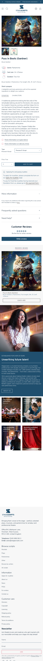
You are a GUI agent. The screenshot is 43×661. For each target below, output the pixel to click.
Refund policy (6, 617)
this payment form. (32, 183)
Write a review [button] (21, 239)
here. (18, 202)
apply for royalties (12, 178)
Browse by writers (7, 564)
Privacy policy (6, 624)
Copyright (5, 606)
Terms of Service (6, 658)
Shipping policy (6, 613)
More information (9, 193)
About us (4, 579)
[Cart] (40, 8)
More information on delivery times (17, 144)
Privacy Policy (35, 656)
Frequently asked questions (14, 210)
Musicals (4, 549)
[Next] (40, 2)
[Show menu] (3, 8)
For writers (5, 590)
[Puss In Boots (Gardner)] (21, 271)
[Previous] (2, 2)
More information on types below (16, 140)
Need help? (7, 218)
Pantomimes (5, 557)
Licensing (4, 609)
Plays (3, 553)
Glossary (4, 602)
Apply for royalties (7, 576)
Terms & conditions (8, 620)
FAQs (3, 587)
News (3, 583)
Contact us (5, 594)
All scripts (5, 568)
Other (3, 560)
